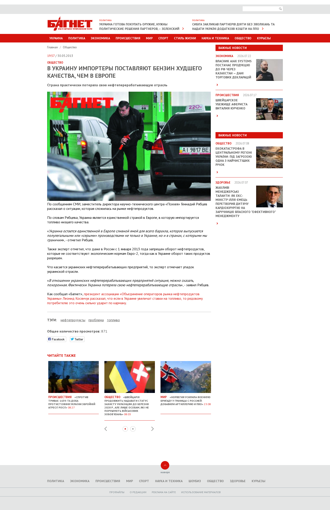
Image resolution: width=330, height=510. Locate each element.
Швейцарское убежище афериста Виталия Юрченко (231, 104)
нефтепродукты (73, 320)
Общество (243, 38)
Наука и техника (215, 38)
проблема (96, 320)
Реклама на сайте (164, 492)
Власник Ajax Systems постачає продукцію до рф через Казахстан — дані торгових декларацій (234, 69)
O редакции (138, 492)
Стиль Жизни (185, 38)
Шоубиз (195, 481)
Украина (56, 38)
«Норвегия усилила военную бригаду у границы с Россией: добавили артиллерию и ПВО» (186, 400)
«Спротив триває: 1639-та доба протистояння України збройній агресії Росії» (71, 402)
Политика (76, 38)
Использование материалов (201, 492)
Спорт (163, 38)
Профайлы (116, 492)
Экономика (100, 38)
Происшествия (128, 38)
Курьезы (264, 38)
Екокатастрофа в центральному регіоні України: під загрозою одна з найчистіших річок (234, 156)
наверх (165, 472)
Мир (149, 38)
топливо (113, 320)
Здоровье (238, 481)
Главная (53, 47)
